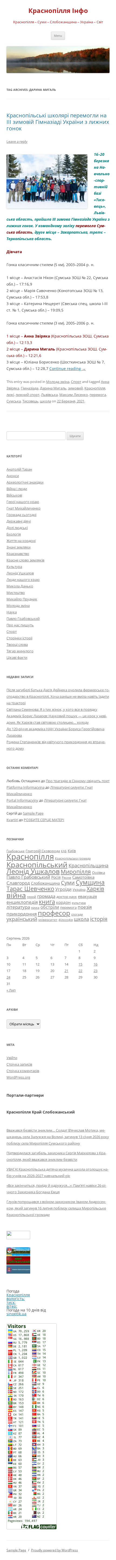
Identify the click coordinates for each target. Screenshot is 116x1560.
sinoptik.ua (16, 1313)
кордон (63, 902)
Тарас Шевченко (30, 889)
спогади (77, 914)
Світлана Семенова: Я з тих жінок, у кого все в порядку (51, 709)
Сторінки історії (19, 638)
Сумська (13, 401)
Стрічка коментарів (22, 1070)
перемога (98, 394)
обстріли (49, 907)
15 (80, 964)
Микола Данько (19, 586)
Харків (95, 889)
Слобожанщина (45, 883)
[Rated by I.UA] (18, 1237)
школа (45, 401)
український (21, 919)
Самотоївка (83, 877)
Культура (14, 566)
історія (98, 919)
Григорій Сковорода (43, 850)
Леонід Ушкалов (20, 573)
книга (47, 901)
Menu (58, 36)
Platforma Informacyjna (25, 787)
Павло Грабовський (23, 618)
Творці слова (17, 644)
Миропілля (76, 871)
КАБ (64, 851)
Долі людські (17, 527)
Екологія (13, 534)
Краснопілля (94, 388)
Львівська (49, 394)
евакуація (87, 896)
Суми (68, 882)
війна (16, 895)
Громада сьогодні (21, 514)
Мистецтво (15, 592)
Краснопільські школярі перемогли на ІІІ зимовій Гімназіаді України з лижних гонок (57, 122)
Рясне (66, 877)
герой (31, 896)
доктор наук (66, 896)
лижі (10, 394)
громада (46, 896)
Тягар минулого (19, 651)
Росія (56, 877)
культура (79, 902)
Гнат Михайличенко (23, 508)
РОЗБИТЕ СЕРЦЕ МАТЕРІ (44, 819)
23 (95, 970)
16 (95, 964)
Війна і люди (16, 488)
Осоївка (98, 872)
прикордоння (21, 913)
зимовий (75, 388)
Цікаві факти (16, 657)
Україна (79, 889)
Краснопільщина (88, 865)
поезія (85, 907)
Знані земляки (18, 547)
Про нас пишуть (20, 625)
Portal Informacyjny (22, 800)
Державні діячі (18, 521)
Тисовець (30, 401)
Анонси (12, 475)
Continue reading (67, 368)
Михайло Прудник (21, 599)
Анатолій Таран (19, 469)
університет (47, 919)
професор (54, 912)
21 (66, 970)
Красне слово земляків (25, 560)
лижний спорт (27, 394)
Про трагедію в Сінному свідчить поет (78, 780)
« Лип (11, 990)
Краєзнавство (17, 553)
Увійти (11, 1057)
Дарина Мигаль (53, 388)
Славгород (18, 883)
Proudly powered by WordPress (54, 1550)
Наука (11, 612)
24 (8, 977)
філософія (66, 920)
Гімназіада (29, 388)
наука (35, 908)
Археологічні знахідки (24, 482)
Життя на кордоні (21, 540)
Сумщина (90, 882)
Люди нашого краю (23, 579)
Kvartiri (12, 819)
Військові (14, 495)
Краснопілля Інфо (58, 10)
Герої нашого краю (22, 501)
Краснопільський (36, 865)
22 (80, 970)
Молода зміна (57, 381)
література (18, 907)
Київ (72, 850)
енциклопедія (22, 902)
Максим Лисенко (73, 394)
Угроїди (63, 889)
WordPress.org (18, 1077)
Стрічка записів (19, 1064)
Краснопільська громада (73, 858)
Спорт (76, 381)
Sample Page (33, 813)
